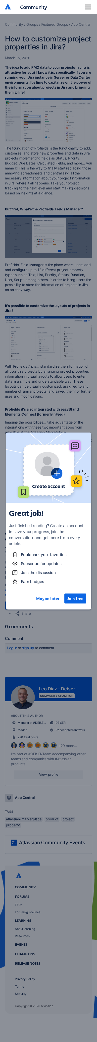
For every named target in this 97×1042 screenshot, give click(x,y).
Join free (75, 598)
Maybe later (47, 598)
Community (33, 6)
